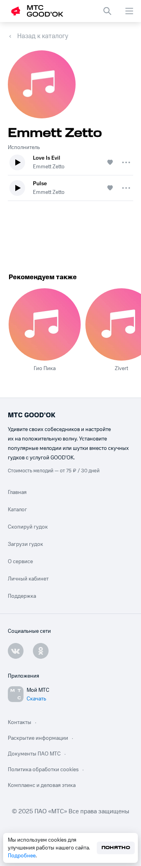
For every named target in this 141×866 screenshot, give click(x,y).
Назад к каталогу (42, 36)
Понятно (115, 847)
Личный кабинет (28, 579)
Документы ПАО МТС (34, 754)
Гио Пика (45, 368)
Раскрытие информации (38, 738)
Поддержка (22, 596)
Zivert (121, 368)
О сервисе (20, 561)
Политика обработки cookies (43, 770)
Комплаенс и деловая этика (42, 785)
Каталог (17, 510)
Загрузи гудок (25, 544)
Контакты (19, 722)
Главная (17, 492)
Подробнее (22, 856)
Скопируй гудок (28, 527)
